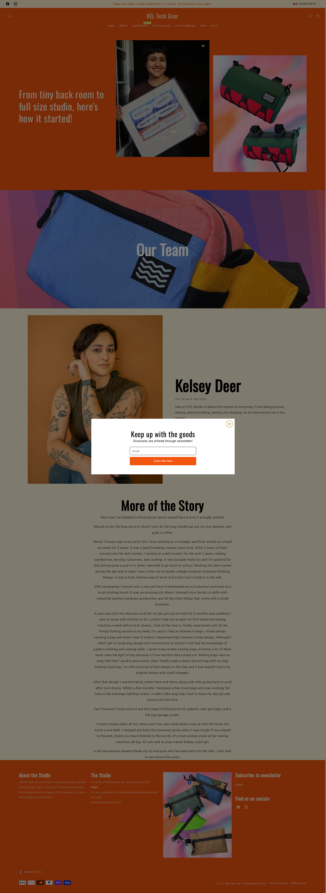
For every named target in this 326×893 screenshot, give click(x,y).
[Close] (229, 424)
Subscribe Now (163, 461)
